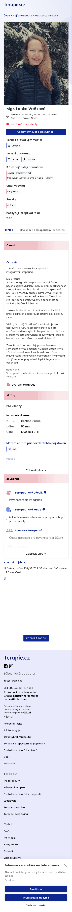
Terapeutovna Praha (16, 814)
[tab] (8, 230)
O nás (7, 831)
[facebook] (6, 666)
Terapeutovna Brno (15, 807)
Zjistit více (10, 880)
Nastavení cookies (36, 905)
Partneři (8, 851)
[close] (65, 865)
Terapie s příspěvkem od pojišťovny (24, 743)
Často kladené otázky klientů (20, 750)
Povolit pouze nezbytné (36, 897)
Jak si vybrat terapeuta (17, 737)
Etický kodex (11, 844)
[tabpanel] (36, 443)
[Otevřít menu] (67, 4)
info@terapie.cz (13, 680)
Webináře (9, 763)
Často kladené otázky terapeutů (23, 794)
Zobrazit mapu (36, 638)
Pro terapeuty (12, 780)
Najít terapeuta (22, 15)
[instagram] (11, 666)
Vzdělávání (10, 800)
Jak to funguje (12, 730)
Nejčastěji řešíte (13, 723)
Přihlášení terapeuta (15, 787)
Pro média (10, 838)
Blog (6, 757)
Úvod (7, 15)
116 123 (27, 712)
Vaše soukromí (12, 858)
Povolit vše (36, 889)
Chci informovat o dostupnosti (36, 132)
